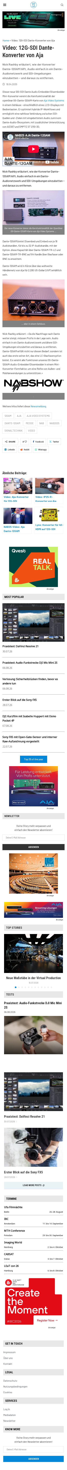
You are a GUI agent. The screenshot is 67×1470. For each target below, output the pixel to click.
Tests (10, 994)
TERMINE (11, 1198)
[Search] (62, 5)
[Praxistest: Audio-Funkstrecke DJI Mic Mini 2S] (33, 1035)
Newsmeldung (38, 406)
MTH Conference (14, 1230)
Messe (30, 423)
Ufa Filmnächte (13, 1207)
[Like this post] (26, 441)
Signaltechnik (14, 430)
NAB (41, 423)
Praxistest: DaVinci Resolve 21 (20, 646)
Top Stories (14, 927)
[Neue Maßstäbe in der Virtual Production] (33, 953)
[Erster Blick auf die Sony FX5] (33, 1147)
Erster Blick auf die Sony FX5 (19, 700)
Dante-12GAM (12, 423)
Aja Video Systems (54, 100)
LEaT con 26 (11, 1266)
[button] (7, 961)
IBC (6, 1219)
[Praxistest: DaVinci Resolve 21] (33, 1091)
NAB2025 (54, 423)
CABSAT (9, 1254)
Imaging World (13, 1242)
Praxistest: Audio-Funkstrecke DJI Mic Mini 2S (29, 662)
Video (31, 430)
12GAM (8, 415)
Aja (19, 415)
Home (5, 40)
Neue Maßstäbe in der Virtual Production (33, 978)
